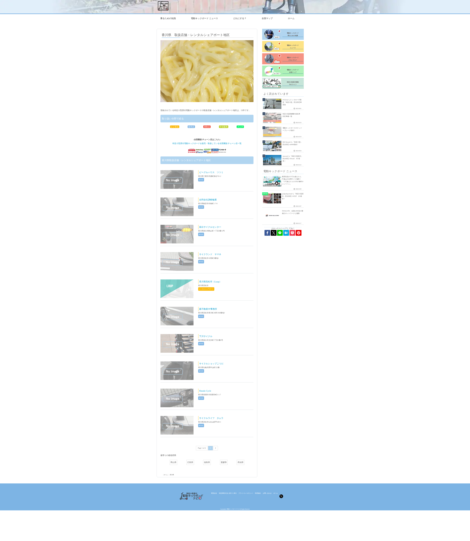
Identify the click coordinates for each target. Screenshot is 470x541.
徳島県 (207, 462)
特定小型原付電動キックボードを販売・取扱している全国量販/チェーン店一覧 (206, 143)
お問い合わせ (267, 493)
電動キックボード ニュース (204, 18)
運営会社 (214, 493)
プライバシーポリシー (245, 493)
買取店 (207, 127)
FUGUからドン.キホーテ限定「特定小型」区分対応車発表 (292, 102)
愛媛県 (224, 462)
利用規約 (258, 493)
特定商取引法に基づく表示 (228, 493)
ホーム (291, 18)
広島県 (190, 462)
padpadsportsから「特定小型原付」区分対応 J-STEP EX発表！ (293, 196)
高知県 (240, 462)
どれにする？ (239, 18)
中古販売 (224, 127)
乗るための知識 (168, 18)
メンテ (240, 127)
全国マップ (267, 18)
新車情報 (265, 193)
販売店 (191, 127)
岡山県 (173, 462)
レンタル (175, 127)
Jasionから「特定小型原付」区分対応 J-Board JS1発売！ (293, 158)
